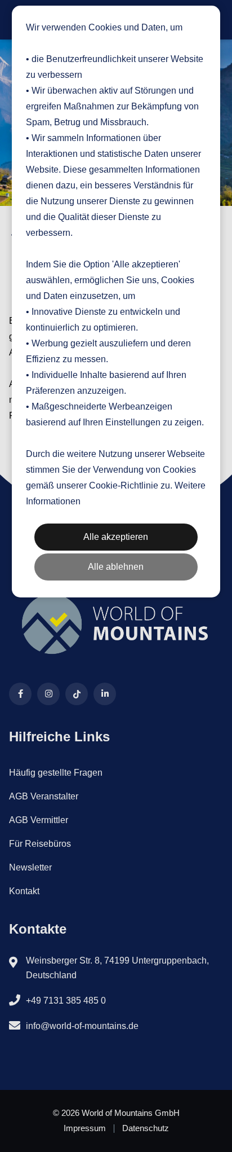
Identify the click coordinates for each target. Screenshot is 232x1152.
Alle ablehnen (116, 566)
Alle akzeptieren (115, 537)
